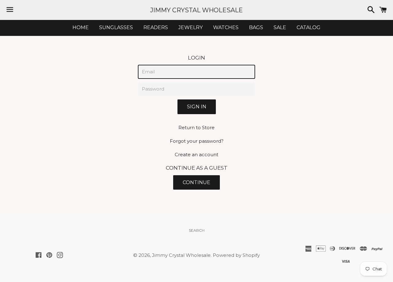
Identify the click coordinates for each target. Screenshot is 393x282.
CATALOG (309, 27)
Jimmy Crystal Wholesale (196, 10)
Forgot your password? (197, 141)
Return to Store (196, 127)
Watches (226, 27)
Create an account (196, 154)
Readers (155, 27)
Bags (256, 27)
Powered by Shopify (236, 255)
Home (80, 27)
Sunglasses (116, 27)
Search (196, 230)
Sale (280, 27)
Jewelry (190, 27)
